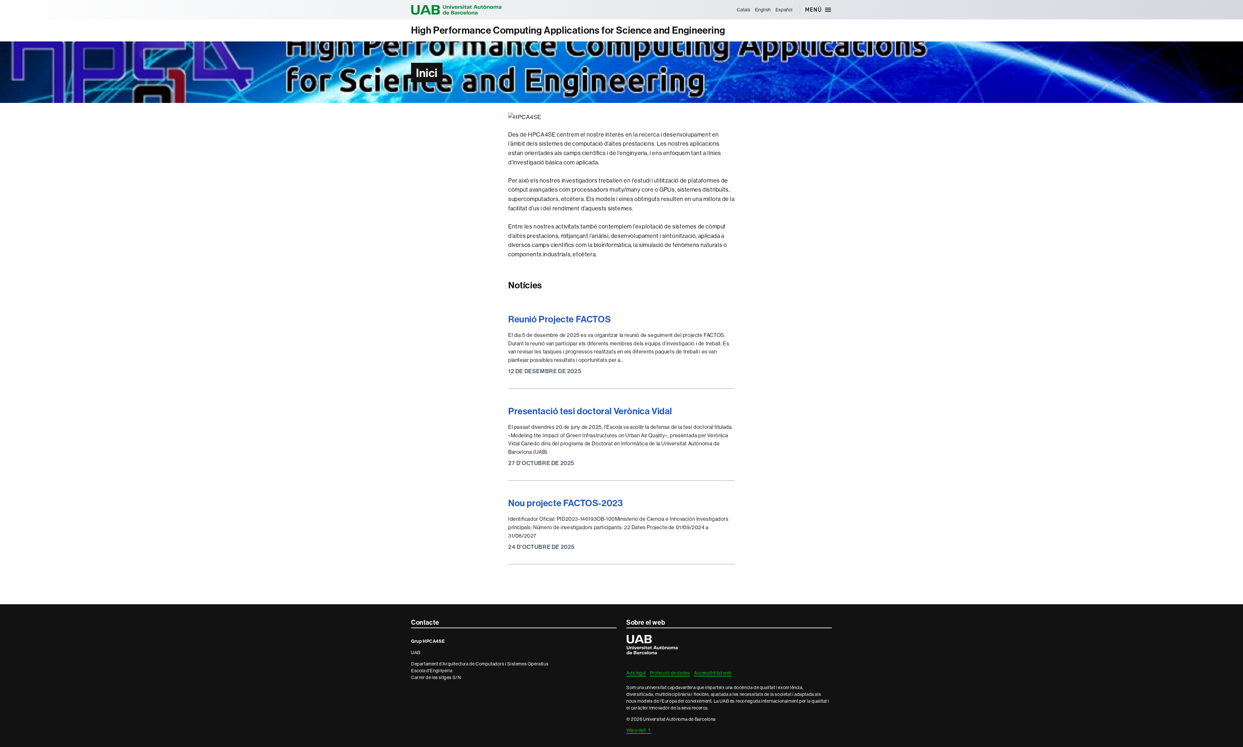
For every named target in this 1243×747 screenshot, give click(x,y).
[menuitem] (743, 10)
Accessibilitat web (713, 673)
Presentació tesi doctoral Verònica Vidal (590, 411)
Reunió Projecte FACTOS (559, 319)
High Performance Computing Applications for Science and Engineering (568, 30)
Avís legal (636, 673)
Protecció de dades (670, 673)
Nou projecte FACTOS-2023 (565, 502)
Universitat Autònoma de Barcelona (456, 10)
